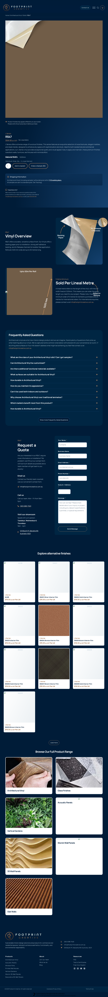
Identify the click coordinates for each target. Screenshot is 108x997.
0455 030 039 (32, 196)
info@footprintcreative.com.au (14, 196)
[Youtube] (81, 968)
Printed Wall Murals (12, 968)
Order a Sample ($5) (38, 166)
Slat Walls (11, 911)
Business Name (63, 451)
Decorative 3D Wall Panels (14, 977)
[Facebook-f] (74, 968)
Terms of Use (90, 989)
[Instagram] (78, 968)
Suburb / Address (64, 485)
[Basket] (102, 7)
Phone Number (63, 474)
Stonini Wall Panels (66, 843)
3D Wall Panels (13, 871)
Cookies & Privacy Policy (54, 989)
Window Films (10, 965)
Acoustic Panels (65, 802)
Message (61, 498)
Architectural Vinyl (16, 15)
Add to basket (20, 166)
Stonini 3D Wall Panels (13, 974)
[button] (54, 742)
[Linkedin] (84, 968)
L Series (8, 133)
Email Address (63, 462)
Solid (24, 15)
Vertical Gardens (14, 831)
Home (7, 15)
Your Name (62, 440)
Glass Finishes (64, 790)
